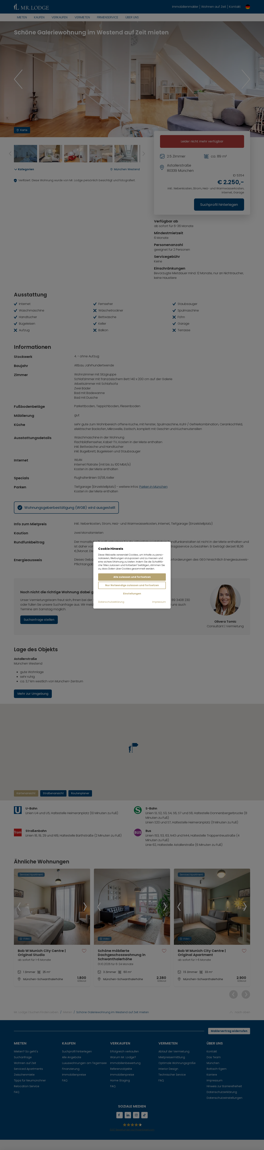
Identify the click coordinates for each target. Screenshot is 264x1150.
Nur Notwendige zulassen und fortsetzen (132, 585)
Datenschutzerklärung (111, 602)
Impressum (159, 602)
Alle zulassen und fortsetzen (132, 577)
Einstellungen (132, 593)
